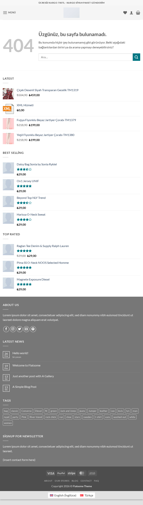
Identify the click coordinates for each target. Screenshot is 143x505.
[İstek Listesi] (125, 13)
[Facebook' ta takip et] (6, 329)
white (132, 417)
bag (6, 410)
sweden (87, 417)
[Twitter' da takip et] (20, 329)
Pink (24, 417)
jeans (82, 410)
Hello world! (20, 353)
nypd (6, 417)
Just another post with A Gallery (33, 376)
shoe (68, 417)
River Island (36, 417)
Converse (26, 410)
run (61, 417)
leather (103, 410)
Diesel (38, 410)
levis (120, 410)
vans (107, 417)
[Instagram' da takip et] (13, 329)
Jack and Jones (68, 410)
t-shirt (98, 417)
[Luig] (71, 12)
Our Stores (62, 480)
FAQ (96, 480)
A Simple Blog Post (24, 386)
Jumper (92, 410)
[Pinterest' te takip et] (33, 329)
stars (77, 417)
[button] (9, 12)
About (48, 480)
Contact (86, 480)
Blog (75, 480)
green (54, 410)
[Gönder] (136, 57)
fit (46, 410)
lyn (127, 410)
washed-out (119, 417)
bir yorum (16, 357)
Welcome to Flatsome (26, 365)
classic (14, 410)
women (8, 422)
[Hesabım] (131, 13)
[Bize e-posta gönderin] (26, 329)
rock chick (50, 417)
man (135, 410)
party (15, 417)
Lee (113, 410)
